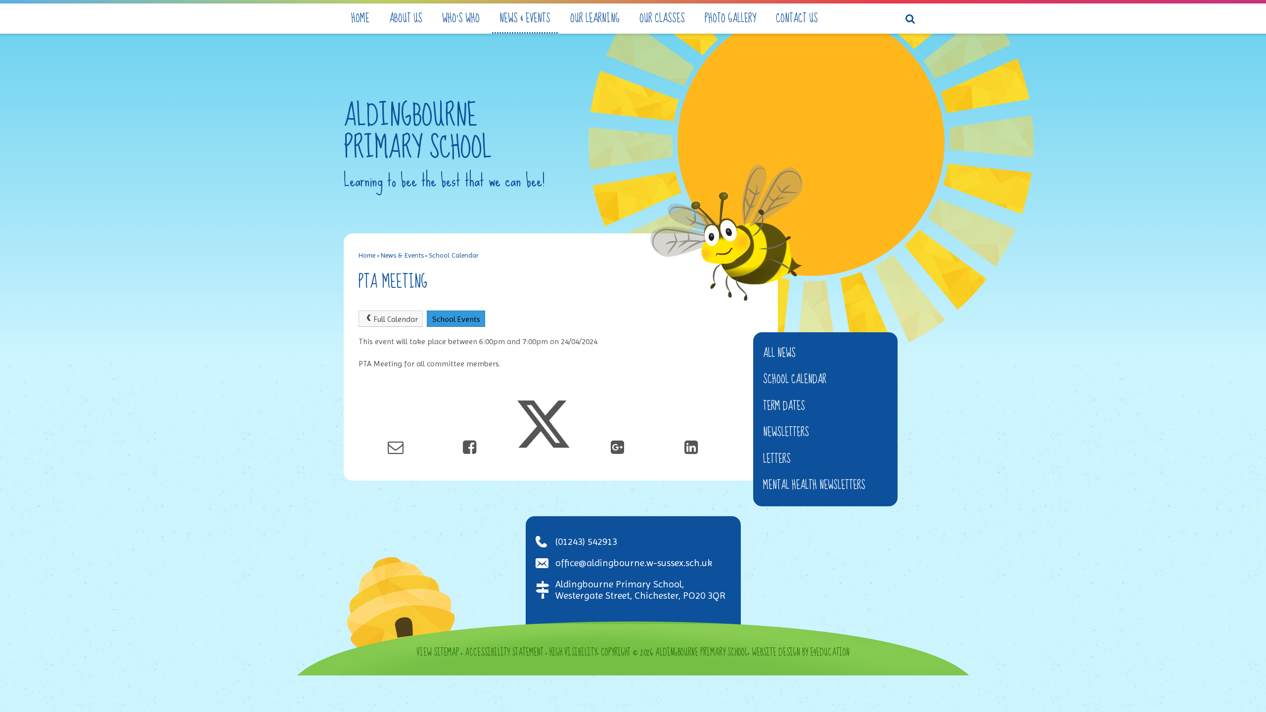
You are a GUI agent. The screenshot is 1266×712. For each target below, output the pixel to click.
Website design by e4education (801, 652)
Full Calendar (395, 319)
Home (367, 255)
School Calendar (454, 255)
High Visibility (573, 652)
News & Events (402, 255)
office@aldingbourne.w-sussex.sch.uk (633, 563)
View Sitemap (437, 652)
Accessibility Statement (504, 652)
